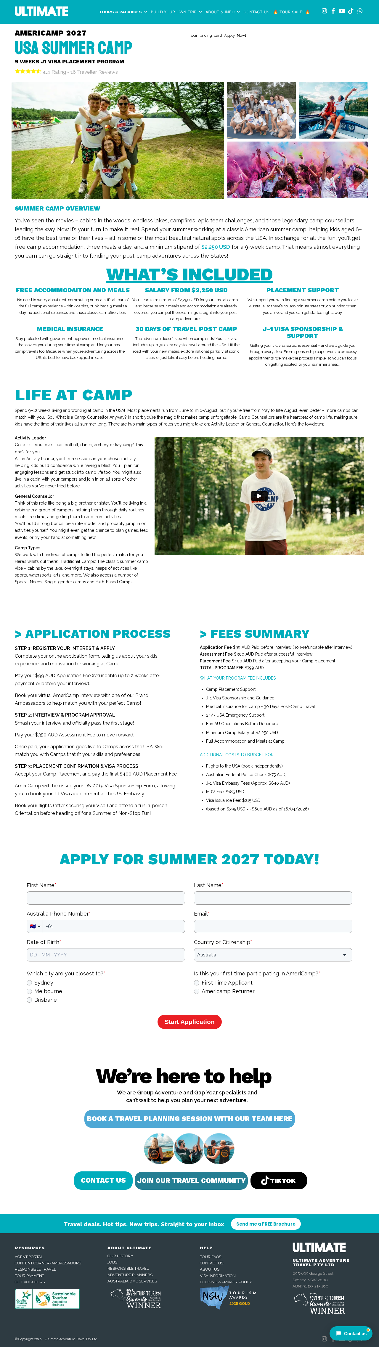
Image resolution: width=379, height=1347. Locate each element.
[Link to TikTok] (350, 11)
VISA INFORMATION (218, 1276)
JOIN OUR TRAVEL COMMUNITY (191, 1181)
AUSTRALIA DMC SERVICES (132, 1281)
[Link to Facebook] (333, 11)
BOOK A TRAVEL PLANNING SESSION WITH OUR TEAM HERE (190, 1119)
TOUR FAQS (210, 1257)
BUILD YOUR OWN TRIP (174, 11)
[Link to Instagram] (324, 11)
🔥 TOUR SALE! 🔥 (291, 11)
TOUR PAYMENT (29, 1276)
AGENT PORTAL (29, 1257)
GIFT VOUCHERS (30, 1282)
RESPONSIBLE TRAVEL (35, 1269)
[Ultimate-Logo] (41, 13)
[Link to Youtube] (342, 11)
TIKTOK (283, 1180)
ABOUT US (209, 1269)
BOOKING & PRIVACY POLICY (226, 1282)
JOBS (112, 1262)
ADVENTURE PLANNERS (129, 1275)
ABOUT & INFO (220, 11)
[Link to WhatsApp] (359, 11)
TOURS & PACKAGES (120, 11)
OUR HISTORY (120, 1256)
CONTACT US (256, 11)
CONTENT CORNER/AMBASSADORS (48, 1263)
